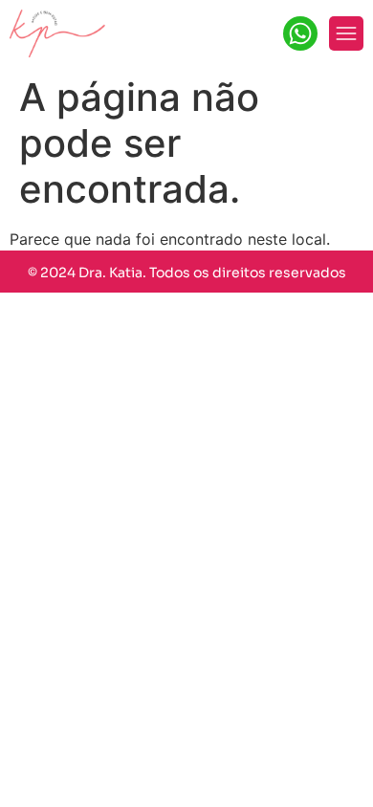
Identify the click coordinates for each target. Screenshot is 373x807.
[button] (346, 33)
